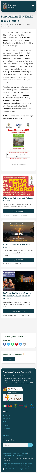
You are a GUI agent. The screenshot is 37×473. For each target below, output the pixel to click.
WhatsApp (6, 415)
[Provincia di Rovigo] (16, 406)
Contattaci (9, 359)
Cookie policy (7, 453)
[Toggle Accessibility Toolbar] (3, 469)
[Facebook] (4, 344)
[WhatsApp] (12, 344)
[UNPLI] (32, 406)
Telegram (6, 425)
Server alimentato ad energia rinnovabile (17, 469)
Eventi (9, 25)
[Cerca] (30, 445)
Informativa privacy (20, 453)
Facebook (6, 429)
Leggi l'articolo (18, 211)
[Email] (24, 344)
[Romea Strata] (13, 397)
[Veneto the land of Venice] (13, 390)
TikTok (5, 422)
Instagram (6, 419)
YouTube (6, 435)
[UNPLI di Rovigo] (21, 406)
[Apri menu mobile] (33, 6)
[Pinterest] (16, 344)
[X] (8, 344)
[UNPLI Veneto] (26, 406)
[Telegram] (20, 344)
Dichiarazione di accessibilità (13, 455)
